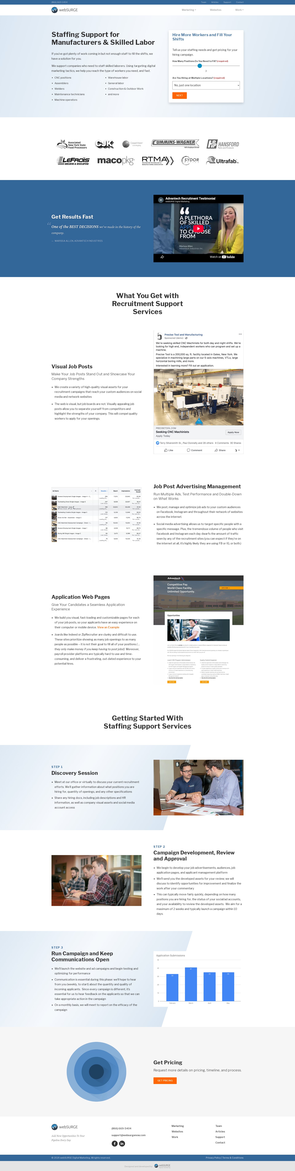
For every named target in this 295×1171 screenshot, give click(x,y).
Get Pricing (165, 1080)
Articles (214, 2)
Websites (215, 9)
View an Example (108, 627)
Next (179, 95)
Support (227, 2)
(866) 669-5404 (59, 2)
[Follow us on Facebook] (115, 1144)
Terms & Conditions (233, 1157)
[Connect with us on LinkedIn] (122, 1144)
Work (238, 9)
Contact (240, 2)
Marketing (188, 9)
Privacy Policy (213, 1157)
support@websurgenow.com (129, 1135)
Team (203, 2)
